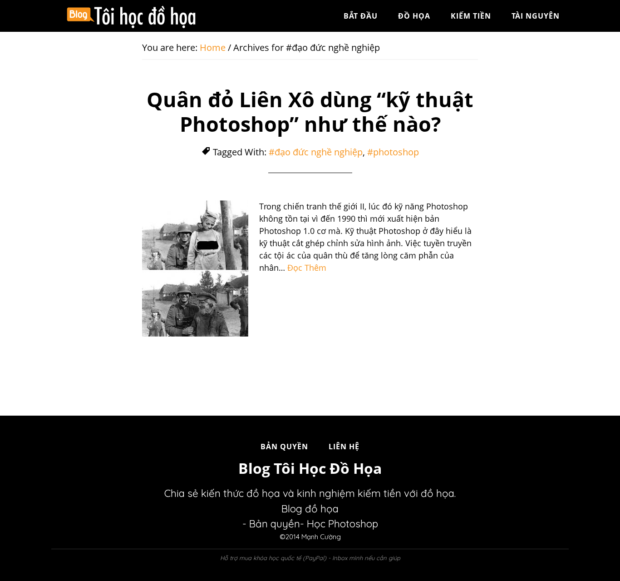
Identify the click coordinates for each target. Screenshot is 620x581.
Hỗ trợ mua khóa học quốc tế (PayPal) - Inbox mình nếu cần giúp (310, 557)
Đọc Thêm (306, 267)
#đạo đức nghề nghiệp (316, 152)
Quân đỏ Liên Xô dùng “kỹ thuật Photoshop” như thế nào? (310, 111)
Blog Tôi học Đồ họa (133, 16)
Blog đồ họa (310, 508)
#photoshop (393, 152)
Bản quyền (274, 523)
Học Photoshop (342, 523)
